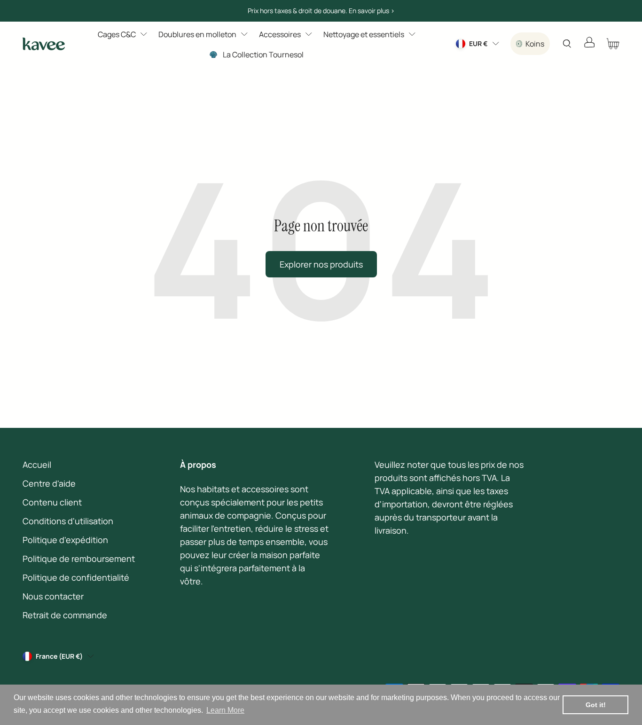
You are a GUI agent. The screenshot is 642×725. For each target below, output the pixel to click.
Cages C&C (117, 34)
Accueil (37, 464)
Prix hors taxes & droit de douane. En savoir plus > (321, 10)
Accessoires (280, 34)
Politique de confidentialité (76, 577)
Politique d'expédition (65, 539)
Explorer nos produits (321, 264)
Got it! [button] (596, 705)
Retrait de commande (65, 615)
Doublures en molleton (197, 34)
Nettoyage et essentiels (363, 34)
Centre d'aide (49, 483)
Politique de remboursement (79, 558)
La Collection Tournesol (263, 54)
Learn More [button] (225, 710)
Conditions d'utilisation (68, 521)
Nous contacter (53, 596)
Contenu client (52, 502)
